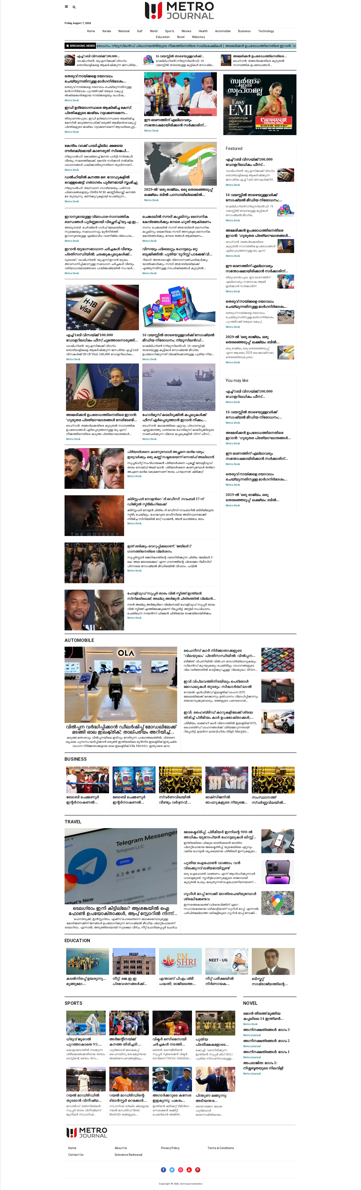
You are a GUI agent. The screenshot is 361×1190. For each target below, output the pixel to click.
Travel (73, 821)
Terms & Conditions (220, 1148)
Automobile (223, 31)
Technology (266, 31)
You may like (237, 380)
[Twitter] (172, 1169)
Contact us (76, 1154)
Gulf (139, 31)
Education (163, 37)
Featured (234, 148)
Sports (169, 31)
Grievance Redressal (128, 1154)
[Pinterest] (197, 1169)
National (124, 31)
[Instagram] (180, 1169)
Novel (180, 37)
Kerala (107, 31)
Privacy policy (170, 1148)
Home (91, 31)
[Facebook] (163, 1169)
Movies (186, 31)
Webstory (198, 37)
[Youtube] (189, 1169)
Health (203, 31)
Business (244, 31)
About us (121, 1148)
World (154, 31)
